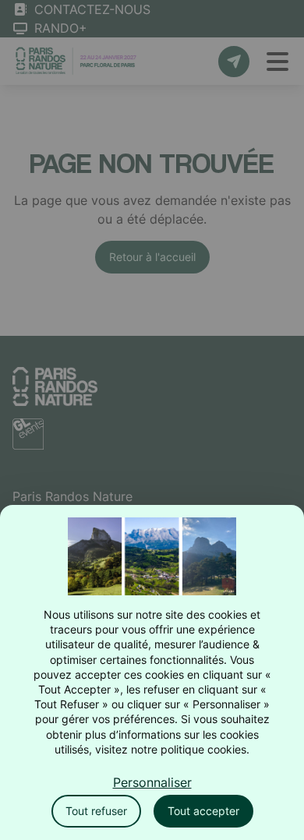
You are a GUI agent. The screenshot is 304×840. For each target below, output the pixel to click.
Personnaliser (152, 782)
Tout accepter (203, 810)
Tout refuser (96, 810)
